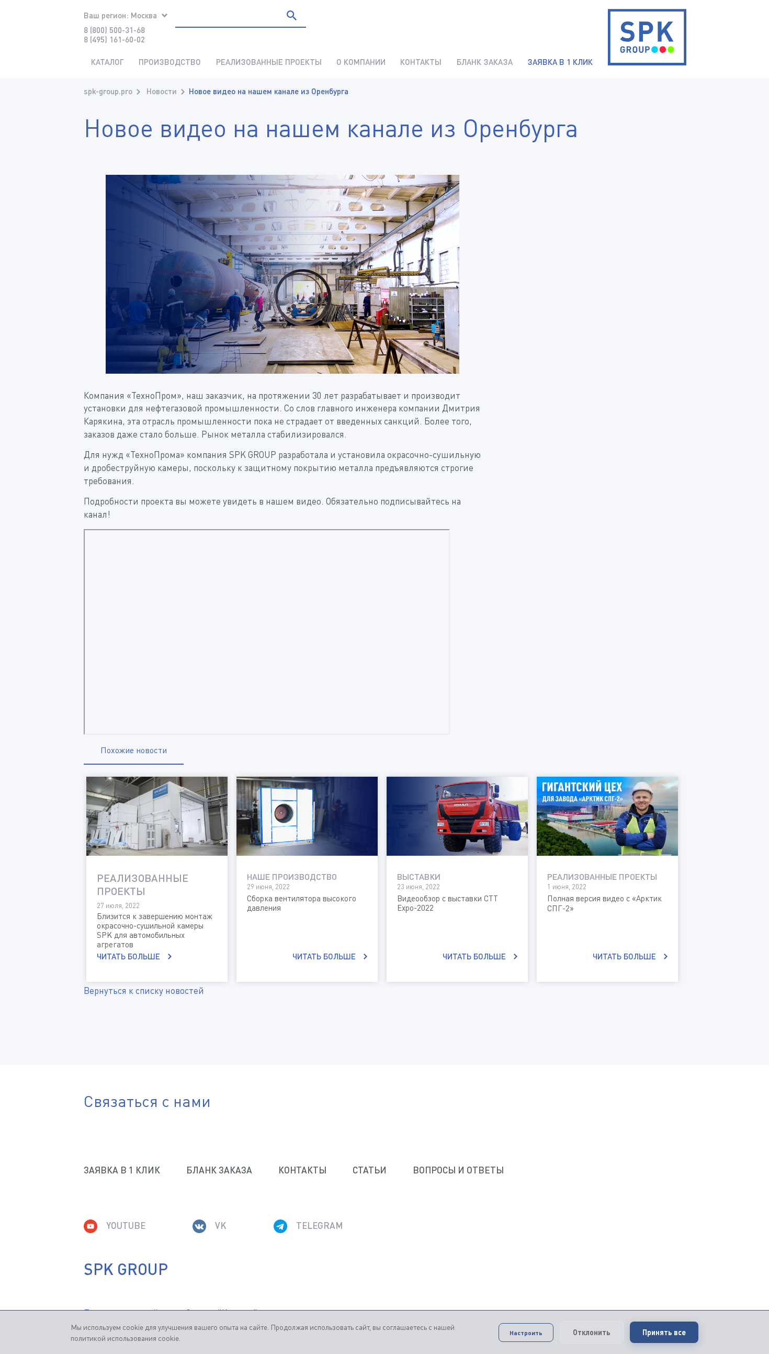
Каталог (107, 61)
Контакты (421, 61)
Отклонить (591, 1332)
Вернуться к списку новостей (144, 990)
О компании (361, 61)
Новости (161, 91)
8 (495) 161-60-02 (114, 39)
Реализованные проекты (269, 61)
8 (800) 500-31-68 (114, 30)
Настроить (526, 1332)
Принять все (664, 1332)
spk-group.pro (108, 91)
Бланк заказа (485, 61)
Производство (170, 61)
